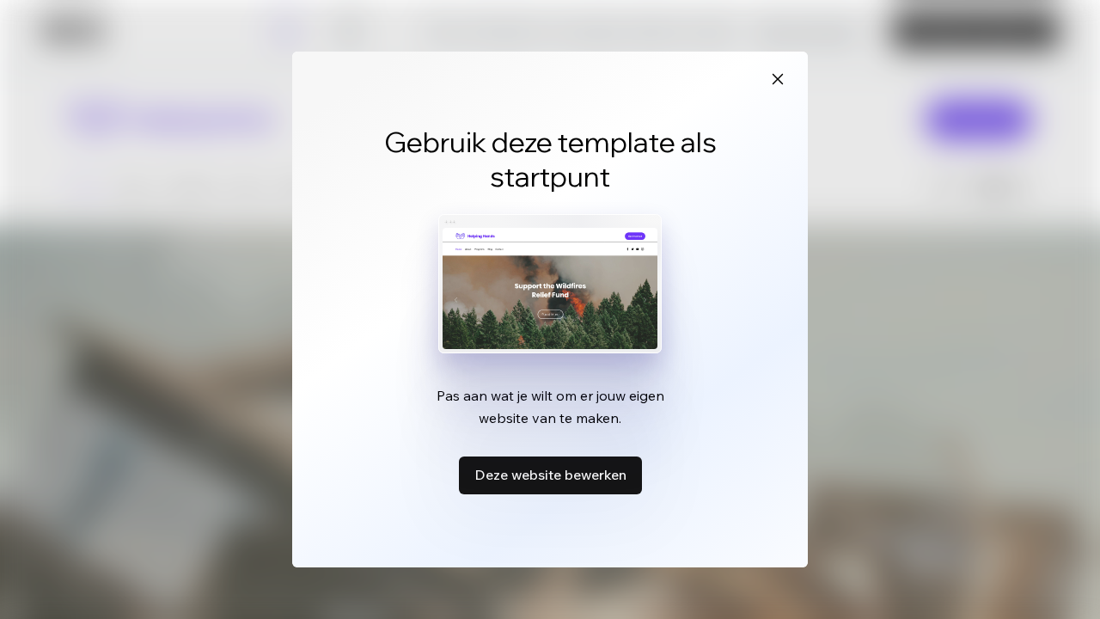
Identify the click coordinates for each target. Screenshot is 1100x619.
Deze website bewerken (550, 474)
